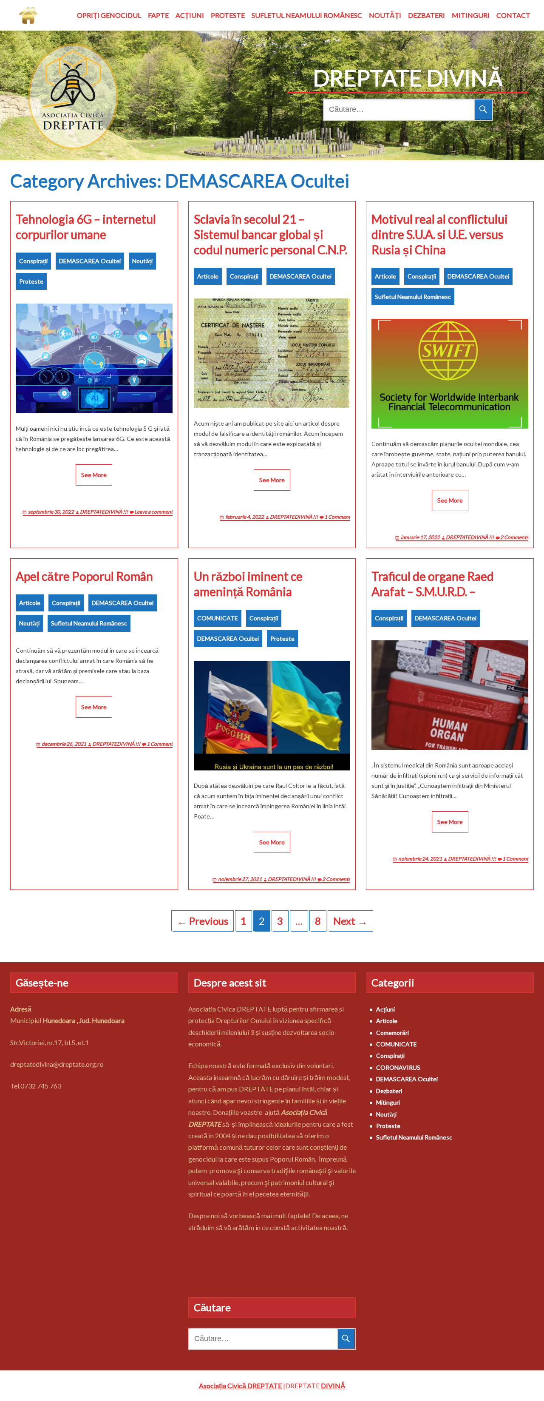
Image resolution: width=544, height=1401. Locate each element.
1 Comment (337, 517)
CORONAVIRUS (398, 1067)
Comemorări (392, 1032)
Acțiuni (190, 15)
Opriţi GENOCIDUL (109, 15)
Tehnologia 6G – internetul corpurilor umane (86, 227)
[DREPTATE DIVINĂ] (28, 15)
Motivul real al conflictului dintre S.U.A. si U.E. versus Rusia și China (439, 234)
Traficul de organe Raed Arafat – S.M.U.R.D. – (432, 584)
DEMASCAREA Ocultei (90, 260)
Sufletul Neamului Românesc (307, 15)
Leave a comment (153, 512)
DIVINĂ (333, 1385)
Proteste (228, 15)
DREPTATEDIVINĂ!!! (104, 512)
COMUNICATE (217, 618)
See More (94, 474)
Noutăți (385, 15)
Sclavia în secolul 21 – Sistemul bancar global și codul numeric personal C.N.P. (270, 234)
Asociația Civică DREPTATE (240, 1385)
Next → (350, 921)
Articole (207, 276)
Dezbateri (426, 15)
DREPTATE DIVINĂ (408, 78)
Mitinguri (471, 15)
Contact (513, 15)
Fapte (158, 15)
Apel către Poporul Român (84, 576)
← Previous (202, 921)
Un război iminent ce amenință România (248, 584)
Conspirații (33, 260)
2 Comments (514, 537)
